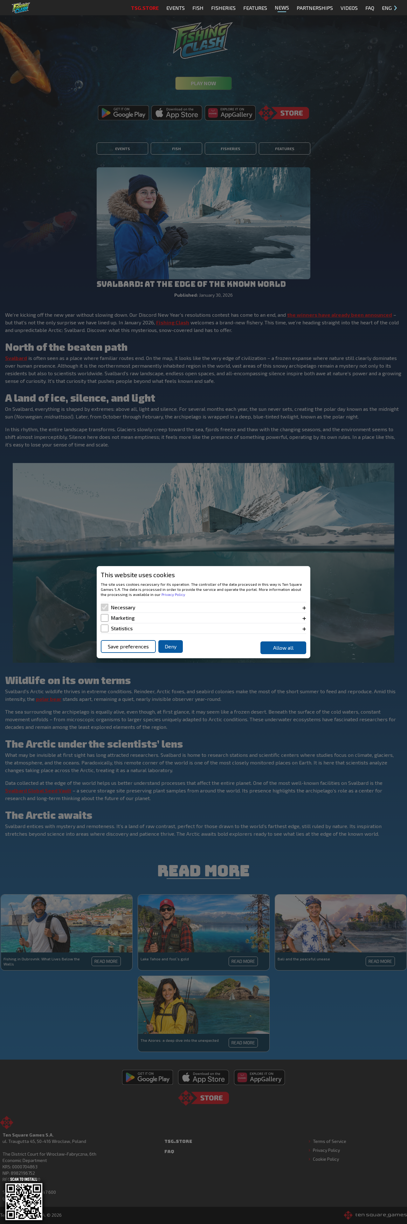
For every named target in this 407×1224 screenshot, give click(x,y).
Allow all (283, 648)
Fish (198, 8)
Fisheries (223, 8)
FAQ (369, 8)
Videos (349, 8)
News (282, 7)
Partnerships (315, 8)
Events (175, 8)
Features (255, 8)
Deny (170, 646)
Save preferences (128, 646)
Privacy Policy (173, 594)
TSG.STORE (145, 8)
